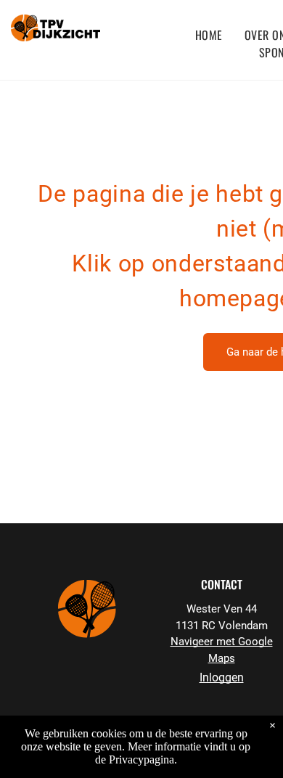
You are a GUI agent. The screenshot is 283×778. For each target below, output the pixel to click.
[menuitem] (209, 35)
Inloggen (222, 677)
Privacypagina (141, 759)
